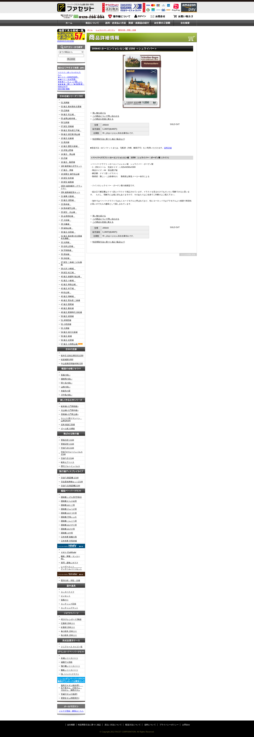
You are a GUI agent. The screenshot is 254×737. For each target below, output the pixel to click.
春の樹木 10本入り (69, 631)
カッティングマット (69, 608)
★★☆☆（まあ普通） (67, 79)
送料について (150, 725)
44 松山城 (66, 292)
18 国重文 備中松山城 (70, 174)
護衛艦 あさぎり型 (69, 525)
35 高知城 (66, 254)
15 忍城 (64, 158)
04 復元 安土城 (68, 114)
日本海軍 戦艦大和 (69, 537)
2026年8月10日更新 (65, 41)
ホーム (90, 30)
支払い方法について (113, 725)
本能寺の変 (65, 391)
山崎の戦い (65, 387)
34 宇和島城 (67, 250)
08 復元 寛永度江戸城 (71, 130)
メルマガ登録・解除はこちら (71, 711)
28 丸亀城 (66, 224)
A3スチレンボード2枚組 (71, 619)
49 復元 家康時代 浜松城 (71, 312)
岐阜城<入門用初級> (69, 406)
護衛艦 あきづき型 (69, 513)
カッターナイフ (67, 592)
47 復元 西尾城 (67, 304)
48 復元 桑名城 (67, 308)
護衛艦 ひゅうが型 (69, 509)
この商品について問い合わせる (105, 116)
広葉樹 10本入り (68, 623)
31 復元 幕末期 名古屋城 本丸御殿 (71, 237)
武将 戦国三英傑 (68, 424)
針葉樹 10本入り (68, 627)
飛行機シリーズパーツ (70, 666)
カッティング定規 (68, 604)
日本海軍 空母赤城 (69, 541)
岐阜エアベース (67, 462)
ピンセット (65, 596)
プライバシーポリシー (169, 725)
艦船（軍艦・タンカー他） (70, 557)
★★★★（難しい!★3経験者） (71, 84)
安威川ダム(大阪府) (69, 694)
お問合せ (186, 725)
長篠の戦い (65, 375)
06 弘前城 (65, 122)
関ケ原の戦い (66, 383)
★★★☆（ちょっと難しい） (70, 82)
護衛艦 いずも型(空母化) (71, 497)
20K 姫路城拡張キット (70, 192)
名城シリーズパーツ (69, 658)
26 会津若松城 (68, 216)
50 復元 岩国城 (67, 316)
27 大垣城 (66, 220)
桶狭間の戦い (66, 379)
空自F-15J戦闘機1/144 (70, 486)
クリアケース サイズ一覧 (71, 647)
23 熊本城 (66, 204)
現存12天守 (63, 86)
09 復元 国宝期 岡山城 (70, 134)
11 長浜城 (65, 142)
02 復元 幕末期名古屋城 (71, 106)
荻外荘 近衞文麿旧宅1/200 (72, 355)
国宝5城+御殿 (64, 89)
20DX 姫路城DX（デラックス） (71, 187)
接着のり (64, 600)
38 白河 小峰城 (68, 268)
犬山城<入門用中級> (69, 410)
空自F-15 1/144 (67, 458)
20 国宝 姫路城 (67, 182)
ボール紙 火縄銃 (68, 428)
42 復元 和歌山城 (69, 284)
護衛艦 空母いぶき (69, 517)
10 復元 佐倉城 (67, 138)
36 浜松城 (66, 258)
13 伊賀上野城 (67, 150)
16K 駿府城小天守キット (71, 166)
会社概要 (71, 725)
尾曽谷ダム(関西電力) (70, 698)
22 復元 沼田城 (68, 200)
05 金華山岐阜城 (69, 118)
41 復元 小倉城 (68, 280)
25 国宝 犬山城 (69, 212)
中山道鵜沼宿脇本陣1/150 (72, 363)
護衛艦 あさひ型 (68, 529)
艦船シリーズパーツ (69, 670)
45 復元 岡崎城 (68, 296)
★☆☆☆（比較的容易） (68, 77)
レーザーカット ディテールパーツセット (71, 568)
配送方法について (133, 725)
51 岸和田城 (66, 320)
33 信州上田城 (68, 246)
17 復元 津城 (67, 170)
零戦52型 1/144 (67, 444)
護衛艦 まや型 (67, 533)
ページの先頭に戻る (188, 254)
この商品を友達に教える (102, 119)
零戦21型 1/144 (67, 440)
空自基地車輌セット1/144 (72, 482)
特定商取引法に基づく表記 (89, 725)
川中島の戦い (66, 395)
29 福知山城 (67, 228)
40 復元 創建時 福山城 (71, 276)
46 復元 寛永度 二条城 (70, 300)
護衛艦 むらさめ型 (69, 501)
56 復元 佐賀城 (67, 340)
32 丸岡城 (66, 242)
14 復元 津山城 (68, 154)
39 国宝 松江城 (68, 272)
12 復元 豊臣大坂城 (70, 146)
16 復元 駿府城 (68, 162)
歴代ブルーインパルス (70, 466)
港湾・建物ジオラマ (69, 563)
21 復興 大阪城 (68, 196)
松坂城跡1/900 (67, 359)
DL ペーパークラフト (70, 674)
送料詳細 (168, 148)
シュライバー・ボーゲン (105, 30)
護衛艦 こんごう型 (69, 521)
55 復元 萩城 (66, 336)
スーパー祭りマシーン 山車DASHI (71, 419)
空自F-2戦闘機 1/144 (69, 478)
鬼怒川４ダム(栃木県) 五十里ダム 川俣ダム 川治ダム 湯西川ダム (72, 687)
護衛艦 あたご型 (68, 505)
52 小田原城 (66, 324)
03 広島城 (65, 110)
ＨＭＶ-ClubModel (68, 552)
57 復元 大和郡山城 (69, 344)
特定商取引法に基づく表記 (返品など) (108, 139)
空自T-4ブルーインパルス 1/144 (72, 453)
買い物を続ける (99, 113)
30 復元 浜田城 (68, 232)
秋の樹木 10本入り (69, 635)
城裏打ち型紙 (66, 662)
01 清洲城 (65, 102)
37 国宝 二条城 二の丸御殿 (71, 263)
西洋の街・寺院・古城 (127, 30)
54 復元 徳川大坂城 (69, 332)
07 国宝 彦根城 (67, 126)
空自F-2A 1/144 (67, 448)
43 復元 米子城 (68, 288)
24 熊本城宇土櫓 (69, 208)
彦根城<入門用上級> (69, 414)
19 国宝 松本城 (67, 178)
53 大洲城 (65, 328)
